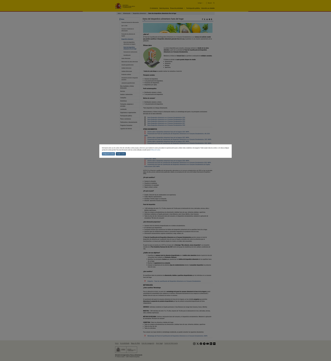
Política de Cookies (155, 150)
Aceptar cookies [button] (121, 154)
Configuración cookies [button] (108, 154)
